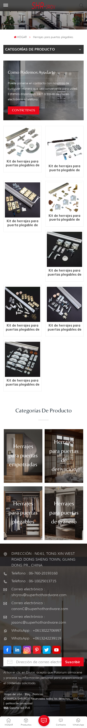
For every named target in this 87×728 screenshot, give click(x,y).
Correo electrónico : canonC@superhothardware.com (39, 606)
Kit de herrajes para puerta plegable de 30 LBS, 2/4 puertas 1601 (64, 168)
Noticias (38, 694)
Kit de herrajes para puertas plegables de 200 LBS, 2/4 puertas (22, 163)
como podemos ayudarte (32, 72)
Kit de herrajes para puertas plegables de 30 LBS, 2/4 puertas (22, 327)
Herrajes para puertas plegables (23, 513)
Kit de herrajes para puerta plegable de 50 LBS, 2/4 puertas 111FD (64, 218)
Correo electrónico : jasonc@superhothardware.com (38, 619)
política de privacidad (19, 703)
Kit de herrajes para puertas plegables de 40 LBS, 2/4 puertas (64, 272)
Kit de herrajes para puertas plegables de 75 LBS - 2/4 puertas (22, 382)
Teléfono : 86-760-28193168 (34, 573)
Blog (27, 694)
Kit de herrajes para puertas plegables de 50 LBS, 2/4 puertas (64, 327)
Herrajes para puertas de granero (64, 513)
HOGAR (22, 37)
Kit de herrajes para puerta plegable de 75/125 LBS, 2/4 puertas (22, 223)
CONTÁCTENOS (23, 110)
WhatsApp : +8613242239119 (36, 638)
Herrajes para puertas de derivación (64, 456)
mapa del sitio (13, 694)
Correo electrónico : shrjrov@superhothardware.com (38, 592)
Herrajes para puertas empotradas (23, 456)
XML (76, 698)
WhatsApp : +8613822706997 (36, 630)
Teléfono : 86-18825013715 (33, 581)
